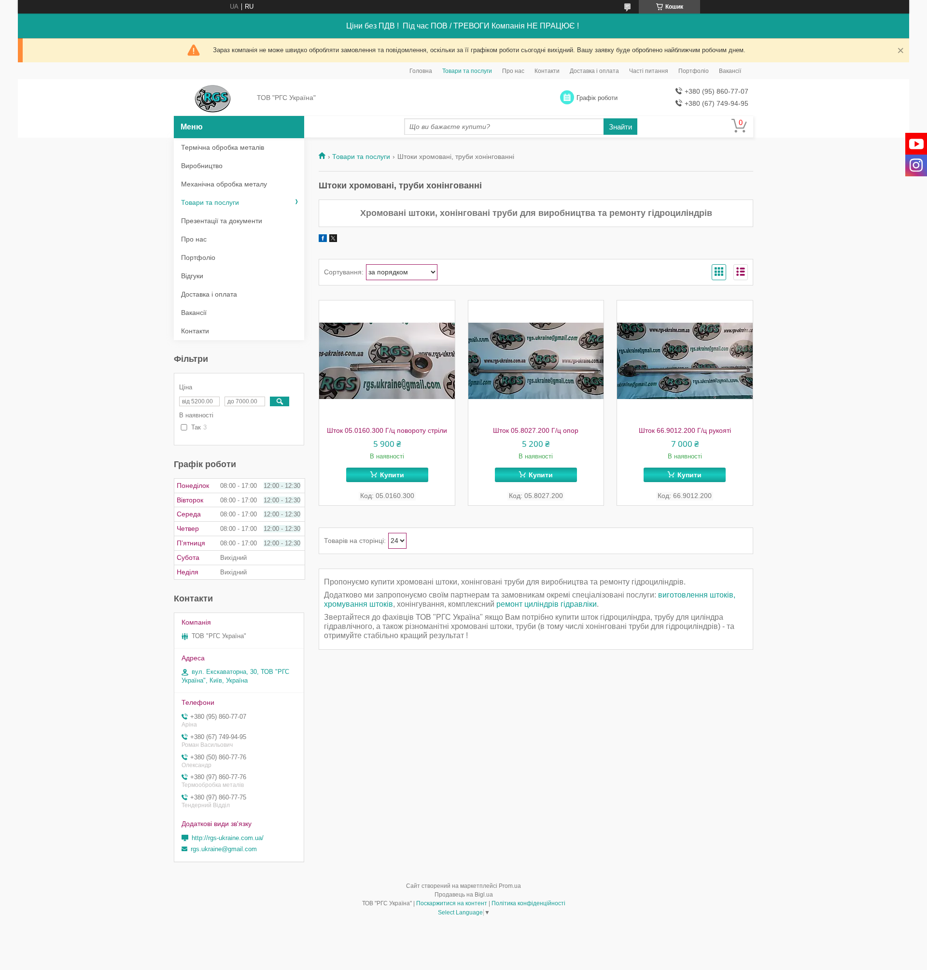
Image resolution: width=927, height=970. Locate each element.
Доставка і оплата (594, 71)
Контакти (547, 71)
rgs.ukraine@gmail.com (224, 849)
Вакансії (730, 71)
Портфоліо (693, 71)
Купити (392, 475)
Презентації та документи (221, 221)
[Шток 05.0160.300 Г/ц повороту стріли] (387, 360)
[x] (333, 239)
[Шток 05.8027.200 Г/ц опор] (536, 360)
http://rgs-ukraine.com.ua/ (228, 838)
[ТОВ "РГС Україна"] (213, 98)
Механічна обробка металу (224, 184)
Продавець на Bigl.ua (464, 894)
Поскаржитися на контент (451, 903)
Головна (420, 71)
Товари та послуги (467, 71)
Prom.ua (510, 886)
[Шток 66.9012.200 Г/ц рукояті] (685, 360)
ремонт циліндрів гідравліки (546, 604)
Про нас (513, 71)
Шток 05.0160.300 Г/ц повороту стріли (387, 430)
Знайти (620, 127)
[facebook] (323, 239)
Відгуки (192, 276)
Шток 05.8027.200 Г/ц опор (535, 430)
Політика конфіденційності (528, 903)
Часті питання (648, 71)
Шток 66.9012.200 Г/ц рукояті (685, 430)
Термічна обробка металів (222, 147)
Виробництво (202, 166)
